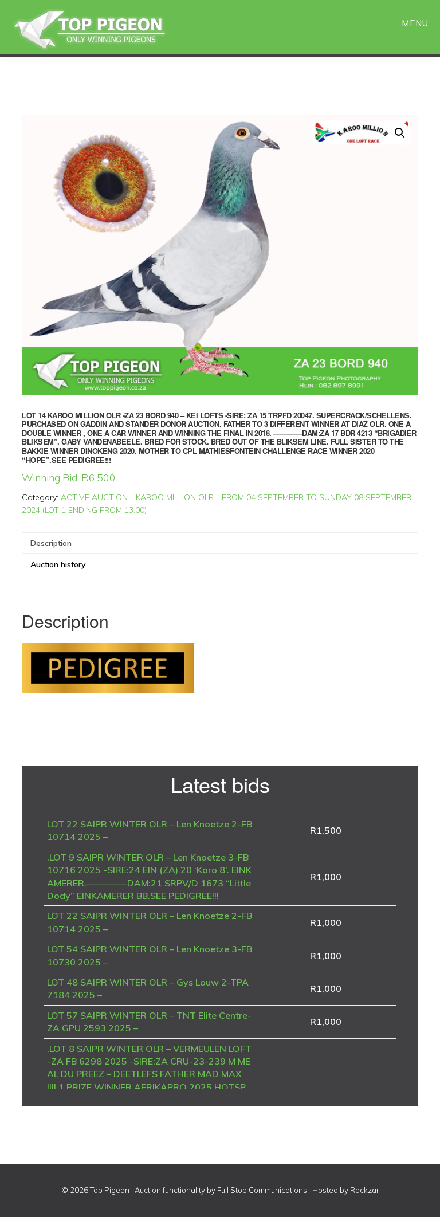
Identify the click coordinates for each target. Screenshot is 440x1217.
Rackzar (364, 1190)
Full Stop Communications (262, 1190)
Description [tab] (51, 543)
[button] (400, 133)
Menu (415, 23)
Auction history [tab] (58, 564)
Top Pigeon (103, 30)
